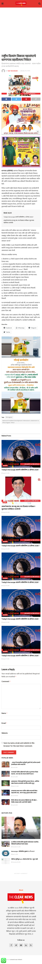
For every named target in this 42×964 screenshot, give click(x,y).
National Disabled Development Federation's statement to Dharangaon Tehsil (21, 422)
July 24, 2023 (15, 777)
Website (5, 733)
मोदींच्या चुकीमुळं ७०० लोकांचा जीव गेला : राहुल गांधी (24, 859)
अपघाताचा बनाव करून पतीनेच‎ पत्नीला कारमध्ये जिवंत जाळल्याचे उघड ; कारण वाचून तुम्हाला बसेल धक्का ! (24, 792)
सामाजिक (5, 466)
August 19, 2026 (5, 585)
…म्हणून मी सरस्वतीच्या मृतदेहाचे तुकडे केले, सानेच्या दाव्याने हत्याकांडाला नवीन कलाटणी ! (25, 763)
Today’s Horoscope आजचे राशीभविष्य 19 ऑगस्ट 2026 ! (20, 582)
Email (4, 723)
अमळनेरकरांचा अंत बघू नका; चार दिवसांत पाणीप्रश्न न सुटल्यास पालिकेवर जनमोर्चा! (19, 221)
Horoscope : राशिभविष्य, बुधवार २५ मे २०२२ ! (23, 851)
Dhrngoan (9, 417)
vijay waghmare (13, 71)
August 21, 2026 (5, 473)
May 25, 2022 (15, 854)
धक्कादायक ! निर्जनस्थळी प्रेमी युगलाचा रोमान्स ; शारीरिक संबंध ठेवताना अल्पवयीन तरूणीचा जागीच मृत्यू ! (25, 782)
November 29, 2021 (16, 862)
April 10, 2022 (7, 836)
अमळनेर (4, 502)
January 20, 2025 (25, 71)
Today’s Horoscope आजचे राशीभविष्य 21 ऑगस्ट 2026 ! (18, 217)
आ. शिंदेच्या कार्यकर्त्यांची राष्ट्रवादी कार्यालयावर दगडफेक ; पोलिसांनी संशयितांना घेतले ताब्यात (25, 843)
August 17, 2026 (5, 659)
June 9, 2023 (15, 767)
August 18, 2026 (5, 622)
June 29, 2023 (15, 795)
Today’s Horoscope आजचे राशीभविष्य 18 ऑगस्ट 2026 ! (20, 619)
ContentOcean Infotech (16, 960)
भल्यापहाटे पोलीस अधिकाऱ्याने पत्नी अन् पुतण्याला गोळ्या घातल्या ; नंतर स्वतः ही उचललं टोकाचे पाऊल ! (24, 773)
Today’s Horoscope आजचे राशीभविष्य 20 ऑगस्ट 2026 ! (20, 545)
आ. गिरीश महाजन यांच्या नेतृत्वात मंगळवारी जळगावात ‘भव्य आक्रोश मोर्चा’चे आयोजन (19, 832)
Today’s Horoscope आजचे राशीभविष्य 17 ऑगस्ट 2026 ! (20, 655)
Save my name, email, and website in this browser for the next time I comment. (19, 745)
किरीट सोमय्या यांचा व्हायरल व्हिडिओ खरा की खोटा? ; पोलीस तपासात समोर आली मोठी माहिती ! (24, 801)
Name (4, 713)
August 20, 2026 (5, 512)
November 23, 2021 (16, 847)
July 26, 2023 (15, 805)
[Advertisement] (21, 30)
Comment (6, 681)
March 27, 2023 (15, 786)
